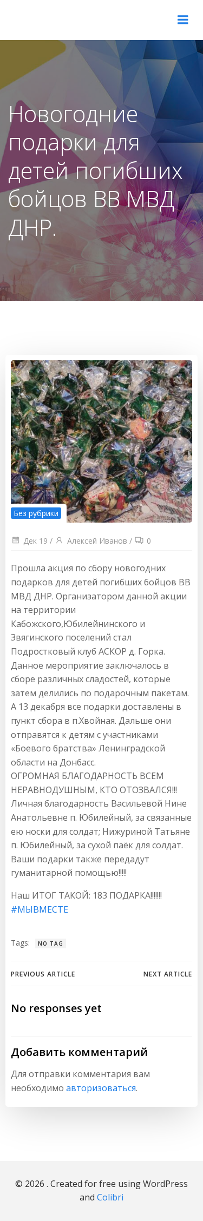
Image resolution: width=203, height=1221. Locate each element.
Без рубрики (36, 513)
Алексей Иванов (97, 541)
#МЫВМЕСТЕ (39, 909)
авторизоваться (101, 1088)
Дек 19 (35, 541)
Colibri (110, 1197)
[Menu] (183, 20)
